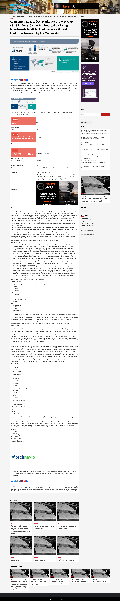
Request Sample (15, 240)
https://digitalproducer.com (87, 223)
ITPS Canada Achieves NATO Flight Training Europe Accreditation (92, 167)
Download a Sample (16, 323)
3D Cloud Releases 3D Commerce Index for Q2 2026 (20, 559)
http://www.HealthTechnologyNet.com (89, 230)
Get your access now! (39, 279)
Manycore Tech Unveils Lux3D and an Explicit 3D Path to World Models (68, 559)
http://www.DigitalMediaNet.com (88, 227)
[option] (95, 190)
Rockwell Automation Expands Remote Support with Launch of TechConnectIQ (67, 526)
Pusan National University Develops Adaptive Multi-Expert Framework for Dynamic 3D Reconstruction (94, 153)
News (11, 18)
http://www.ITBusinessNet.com (87, 219)
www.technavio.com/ (20, 441)
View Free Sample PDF (68, 112)
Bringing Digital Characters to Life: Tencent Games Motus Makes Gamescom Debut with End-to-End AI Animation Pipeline (94, 162)
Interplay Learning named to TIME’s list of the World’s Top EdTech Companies (94, 157)
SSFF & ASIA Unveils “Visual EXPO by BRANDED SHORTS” (44, 559)
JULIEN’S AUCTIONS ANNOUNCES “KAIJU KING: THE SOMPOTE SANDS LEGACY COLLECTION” (44, 526)
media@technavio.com (19, 440)
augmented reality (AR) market (68, 83)
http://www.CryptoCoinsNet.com (88, 234)
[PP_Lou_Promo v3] (57, 193)
